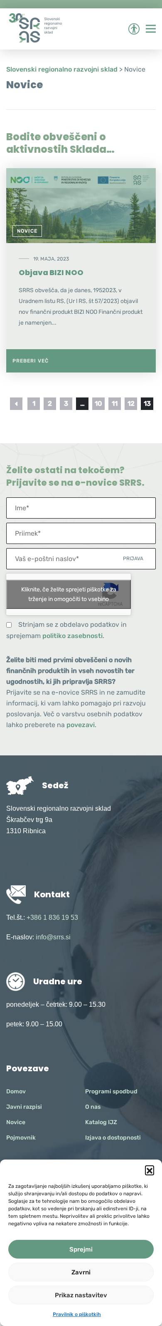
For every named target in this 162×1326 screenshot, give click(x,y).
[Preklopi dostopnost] (134, 29)
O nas (93, 1106)
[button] (149, 1170)
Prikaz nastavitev (81, 1295)
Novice (27, 231)
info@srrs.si (53, 937)
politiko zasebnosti (72, 636)
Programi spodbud (111, 1091)
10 (98, 403)
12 (131, 403)
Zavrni (81, 1272)
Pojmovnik (21, 1137)
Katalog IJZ (101, 1122)
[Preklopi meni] (151, 28)
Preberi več (30, 361)
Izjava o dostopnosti (113, 1137)
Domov (16, 1091)
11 (115, 403)
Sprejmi (81, 1249)
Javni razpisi (24, 1106)
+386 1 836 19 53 (52, 917)
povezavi (80, 725)
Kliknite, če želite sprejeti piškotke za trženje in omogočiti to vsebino (68, 594)
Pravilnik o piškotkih (77, 1314)
